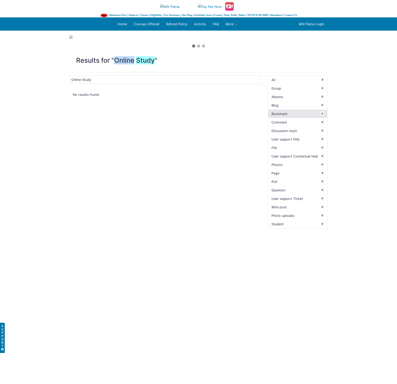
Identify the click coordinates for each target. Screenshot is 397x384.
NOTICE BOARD (257, 15)
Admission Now (118, 15)
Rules (242, 15)
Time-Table (230, 15)
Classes (144, 15)
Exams (218, 15)
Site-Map (187, 15)
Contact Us (291, 15)
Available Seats (203, 15)
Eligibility (156, 15)
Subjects (133, 15)
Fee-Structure (172, 15)
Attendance (276, 15)
